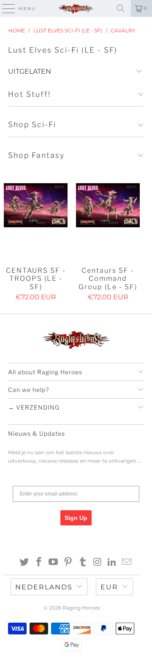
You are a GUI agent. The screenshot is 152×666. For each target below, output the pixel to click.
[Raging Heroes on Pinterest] (68, 562)
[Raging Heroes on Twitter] (24, 562)
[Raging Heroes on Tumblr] (83, 562)
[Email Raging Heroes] (127, 562)
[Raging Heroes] (76, 8)
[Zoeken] (121, 8)
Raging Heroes (81, 608)
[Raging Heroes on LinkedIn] (112, 562)
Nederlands (44, 587)
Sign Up (76, 517)
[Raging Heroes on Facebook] (39, 562)
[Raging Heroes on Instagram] (97, 562)
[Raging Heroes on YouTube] (53, 562)
